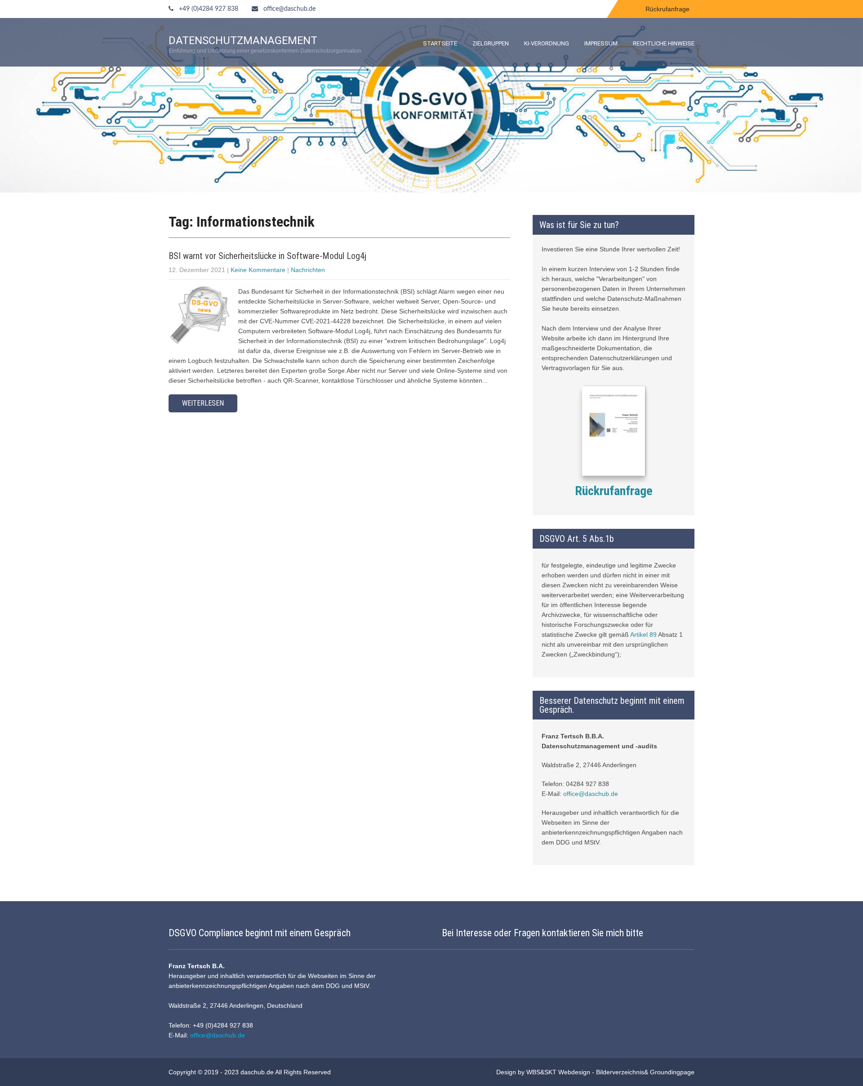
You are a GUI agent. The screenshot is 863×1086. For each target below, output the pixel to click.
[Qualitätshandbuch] (613, 432)
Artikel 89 (643, 634)
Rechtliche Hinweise (663, 43)
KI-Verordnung (546, 43)
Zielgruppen (490, 43)
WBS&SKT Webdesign (558, 1072)
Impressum (601, 43)
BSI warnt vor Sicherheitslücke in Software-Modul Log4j (267, 255)
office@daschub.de (289, 9)
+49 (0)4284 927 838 (208, 9)
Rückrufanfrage (667, 9)
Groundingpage (672, 1072)
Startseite (440, 43)
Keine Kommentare (258, 269)
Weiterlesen (203, 403)
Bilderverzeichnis (620, 1072)
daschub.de (257, 1072)
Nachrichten (308, 269)
